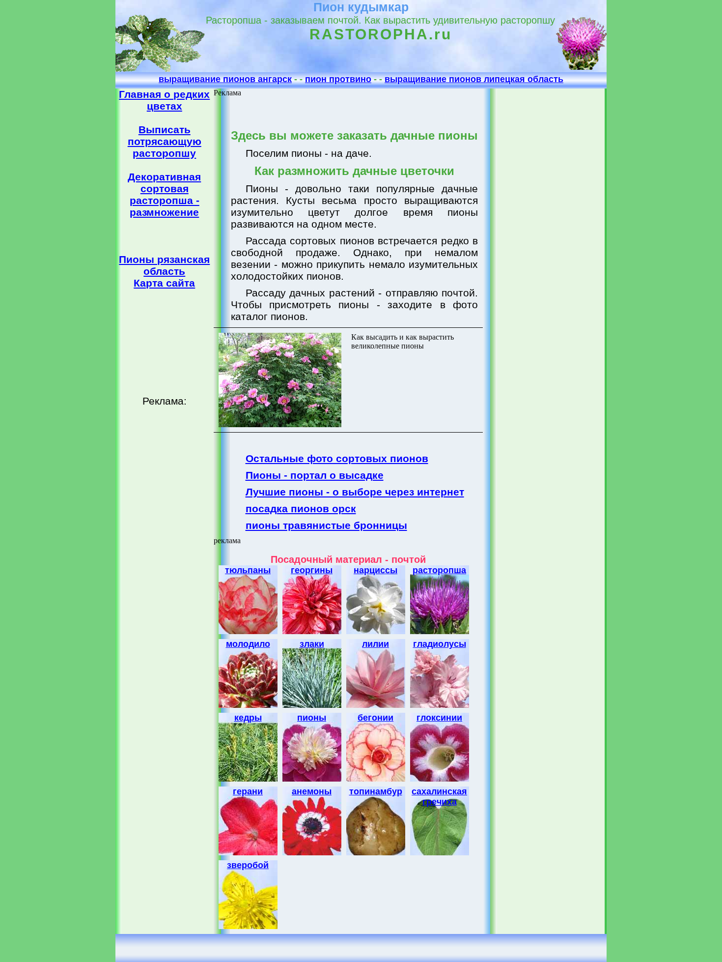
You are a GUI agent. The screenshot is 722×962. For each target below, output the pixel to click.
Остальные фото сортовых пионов (337, 458)
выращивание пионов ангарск (225, 79)
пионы (311, 718)
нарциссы (375, 570)
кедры (248, 718)
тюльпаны (248, 570)
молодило (248, 644)
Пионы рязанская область (164, 265)
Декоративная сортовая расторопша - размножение (164, 194)
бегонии (375, 718)
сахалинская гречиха (439, 797)
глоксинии (439, 718)
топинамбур (375, 791)
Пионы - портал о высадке (315, 475)
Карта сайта (164, 283)
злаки (312, 644)
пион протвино (338, 79)
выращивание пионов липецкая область (474, 79)
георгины (312, 570)
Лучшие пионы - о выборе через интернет (355, 491)
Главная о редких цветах (164, 100)
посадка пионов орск (301, 508)
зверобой (248, 865)
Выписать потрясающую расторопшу (164, 141)
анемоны (312, 791)
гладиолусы (439, 644)
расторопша (439, 570)
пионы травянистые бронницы (326, 525)
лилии (375, 644)
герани (248, 791)
